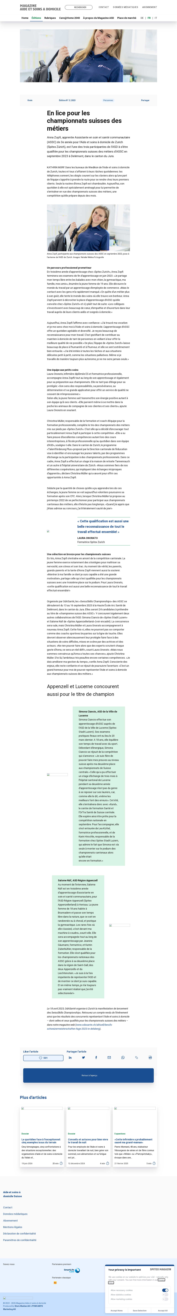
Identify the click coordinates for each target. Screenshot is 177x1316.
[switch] (165, 1290)
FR (149, 17)
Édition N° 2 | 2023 (67, 100)
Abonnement (149, 7)
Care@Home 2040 (69, 17)
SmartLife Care (74, 1271)
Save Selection (139, 1310)
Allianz (55, 1273)
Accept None (117, 1310)
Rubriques (50, 17)
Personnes (108, 100)
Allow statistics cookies (121, 1294)
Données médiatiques (125, 7)
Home (25, 17)
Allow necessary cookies (122, 1290)
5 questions (119, 1134)
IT (156, 17)
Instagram (8, 1270)
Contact (104, 7)
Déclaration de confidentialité (19, 1233)
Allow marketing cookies (121, 1299)
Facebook (31, 1270)
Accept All (163, 1310)
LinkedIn (19, 1270)
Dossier (25, 1134)
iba (56, 1283)
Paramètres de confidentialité (19, 1240)
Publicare (90, 1273)
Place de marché (126, 17)
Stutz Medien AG (22, 1306)
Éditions (36, 17)
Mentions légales (12, 1227)
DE (142, 17)
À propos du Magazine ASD (98, 17)
